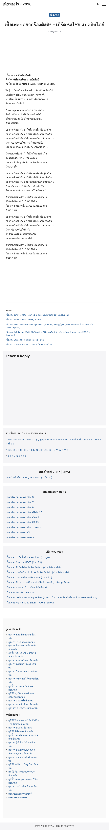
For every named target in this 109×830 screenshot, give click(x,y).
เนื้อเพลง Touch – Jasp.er (20, 592)
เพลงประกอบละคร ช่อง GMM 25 (24, 512)
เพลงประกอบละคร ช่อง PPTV (22, 522)
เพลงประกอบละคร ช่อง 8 (20, 507)
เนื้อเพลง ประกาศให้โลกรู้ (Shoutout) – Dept (25, 340)
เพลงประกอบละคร (17, 797)
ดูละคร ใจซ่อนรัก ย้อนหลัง (21, 642)
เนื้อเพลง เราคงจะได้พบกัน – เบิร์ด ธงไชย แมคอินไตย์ (29, 344)
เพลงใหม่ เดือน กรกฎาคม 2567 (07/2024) (29, 477)
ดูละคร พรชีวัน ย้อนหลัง (20, 727)
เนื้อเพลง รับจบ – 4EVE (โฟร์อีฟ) (24, 562)
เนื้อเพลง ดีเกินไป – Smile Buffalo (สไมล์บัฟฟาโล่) (33, 567)
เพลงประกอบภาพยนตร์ (20, 793)
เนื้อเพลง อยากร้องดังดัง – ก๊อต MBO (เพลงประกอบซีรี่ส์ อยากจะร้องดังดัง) (37, 315)
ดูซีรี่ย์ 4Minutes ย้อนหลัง (20, 731)
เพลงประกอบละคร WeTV (20, 537)
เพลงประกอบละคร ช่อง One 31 (23, 517)
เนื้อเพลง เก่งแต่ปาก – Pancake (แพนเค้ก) (29, 577)
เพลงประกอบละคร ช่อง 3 (20, 497)
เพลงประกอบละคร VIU (18, 532)
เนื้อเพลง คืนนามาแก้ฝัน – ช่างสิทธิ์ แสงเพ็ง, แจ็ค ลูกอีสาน (38, 582)
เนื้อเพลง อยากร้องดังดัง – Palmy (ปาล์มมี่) (24, 320)
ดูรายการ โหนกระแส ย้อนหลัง (23, 708)
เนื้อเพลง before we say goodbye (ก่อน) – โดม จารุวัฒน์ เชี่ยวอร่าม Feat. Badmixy (51, 597)
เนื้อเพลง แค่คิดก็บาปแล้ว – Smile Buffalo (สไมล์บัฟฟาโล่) (38, 572)
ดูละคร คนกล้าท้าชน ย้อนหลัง (23, 704)
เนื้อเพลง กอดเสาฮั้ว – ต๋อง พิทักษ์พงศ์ (26, 587)
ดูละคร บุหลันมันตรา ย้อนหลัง (23, 660)
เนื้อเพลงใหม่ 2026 (17, 4)
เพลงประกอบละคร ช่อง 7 (20, 502)
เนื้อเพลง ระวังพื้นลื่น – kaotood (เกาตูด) (28, 557)
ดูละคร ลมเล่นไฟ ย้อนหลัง (21, 700)
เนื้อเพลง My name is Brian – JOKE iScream (30, 602)
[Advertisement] (54, 54)
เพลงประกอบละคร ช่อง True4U (23, 527)
